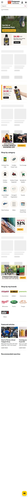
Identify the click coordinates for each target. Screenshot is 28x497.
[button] (22, 2)
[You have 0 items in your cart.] (26, 2)
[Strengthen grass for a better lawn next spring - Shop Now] (14, 272)
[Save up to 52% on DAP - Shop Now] (14, 225)
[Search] (25, 6)
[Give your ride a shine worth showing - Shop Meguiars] (14, 140)
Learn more (4, 348)
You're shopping (4, 9)
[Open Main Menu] (2, 2)
